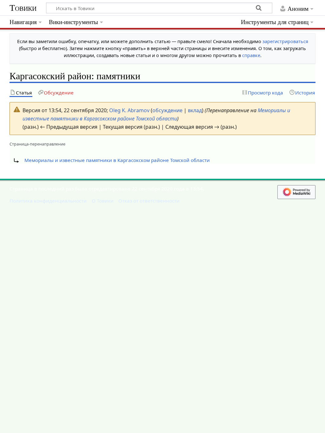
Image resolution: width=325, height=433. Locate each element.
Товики (23, 8)
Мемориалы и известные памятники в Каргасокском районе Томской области (117, 160)
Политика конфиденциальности (48, 200)
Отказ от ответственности (149, 200)
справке (251, 55)
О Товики (103, 200)
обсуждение (167, 110)
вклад (195, 110)
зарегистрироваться (285, 41)
